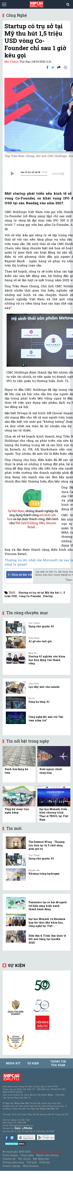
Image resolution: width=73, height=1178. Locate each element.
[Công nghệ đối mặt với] (16, 718)
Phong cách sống (13, 1162)
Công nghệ (26, 1155)
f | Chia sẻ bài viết (20, 574)
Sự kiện (16, 965)
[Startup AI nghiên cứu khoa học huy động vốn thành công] (16, 657)
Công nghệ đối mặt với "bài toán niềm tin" (46, 718)
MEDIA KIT (13, 1063)
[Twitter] (52, 67)
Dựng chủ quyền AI (41, 626)
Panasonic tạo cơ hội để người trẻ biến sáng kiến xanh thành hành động (48, 906)
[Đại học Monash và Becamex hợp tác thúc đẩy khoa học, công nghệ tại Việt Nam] (16, 920)
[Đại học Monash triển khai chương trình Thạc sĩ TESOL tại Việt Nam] (53, 796)
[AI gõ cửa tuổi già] (16, 642)
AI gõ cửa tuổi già (40, 641)
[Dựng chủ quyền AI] (16, 627)
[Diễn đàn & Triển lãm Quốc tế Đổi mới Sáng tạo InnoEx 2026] (16, 936)
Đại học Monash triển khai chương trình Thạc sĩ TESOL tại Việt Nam (53, 814)
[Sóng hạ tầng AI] (16, 702)
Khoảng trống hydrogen (44, 873)
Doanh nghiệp (11, 1166)
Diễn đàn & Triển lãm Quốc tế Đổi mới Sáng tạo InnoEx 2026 (47, 939)
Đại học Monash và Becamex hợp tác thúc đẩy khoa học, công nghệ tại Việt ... (47, 922)
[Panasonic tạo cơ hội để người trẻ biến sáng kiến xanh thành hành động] (16, 903)
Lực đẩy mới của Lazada (44, 686)
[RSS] (59, 67)
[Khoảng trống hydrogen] (16, 874)
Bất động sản (41, 1158)
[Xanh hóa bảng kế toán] (19, 756)
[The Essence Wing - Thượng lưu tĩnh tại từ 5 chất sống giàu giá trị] (16, 843)
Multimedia (30, 1166)
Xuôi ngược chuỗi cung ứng (50, 770)
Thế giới (31, 1162)
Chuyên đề (9, 1158)
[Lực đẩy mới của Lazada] (16, 688)
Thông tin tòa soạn (58, 1063)
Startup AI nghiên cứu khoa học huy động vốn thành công (47, 660)
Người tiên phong (47, 1155)
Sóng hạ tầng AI (39, 701)
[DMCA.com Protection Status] (15, 1143)
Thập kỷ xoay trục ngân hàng (17, 810)
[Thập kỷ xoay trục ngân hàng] (19, 796)
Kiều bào (44, 1162)
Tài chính (24, 1158)
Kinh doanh (10, 1155)
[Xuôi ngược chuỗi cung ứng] (53, 756)
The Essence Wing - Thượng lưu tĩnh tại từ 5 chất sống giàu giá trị (46, 845)
